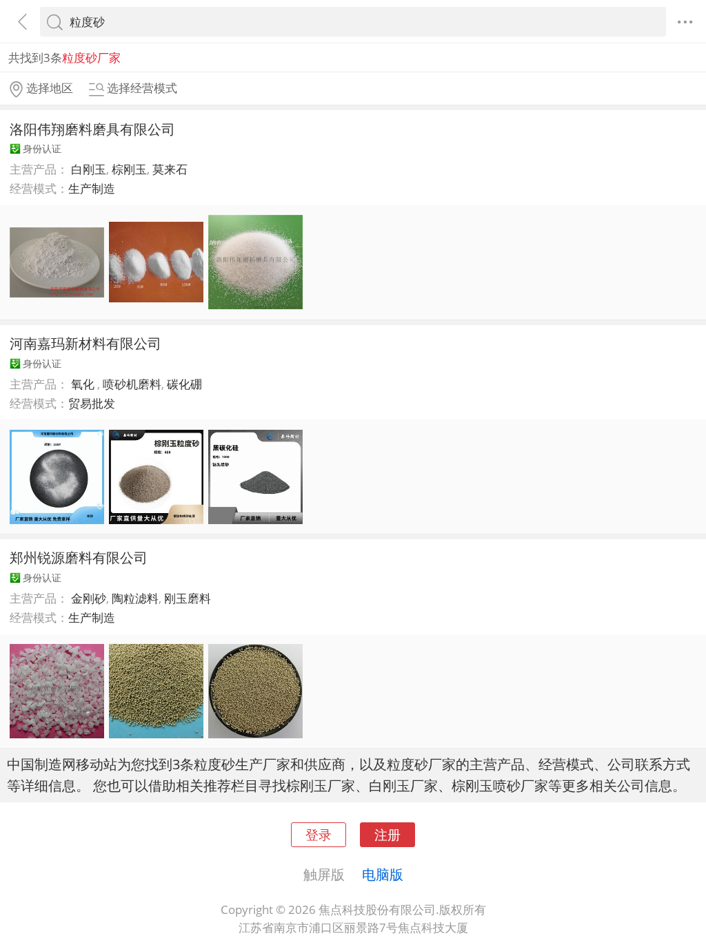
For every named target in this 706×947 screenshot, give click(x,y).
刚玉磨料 (187, 598)
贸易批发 (91, 403)
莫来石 (170, 169)
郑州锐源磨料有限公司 (79, 557)
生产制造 (91, 188)
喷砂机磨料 (132, 384)
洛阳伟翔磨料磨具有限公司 (92, 128)
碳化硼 (184, 384)
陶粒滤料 (135, 598)
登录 (318, 834)
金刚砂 (88, 598)
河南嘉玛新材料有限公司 (85, 343)
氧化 (84, 384)
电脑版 (382, 874)
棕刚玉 (129, 169)
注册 (387, 834)
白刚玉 (88, 169)
